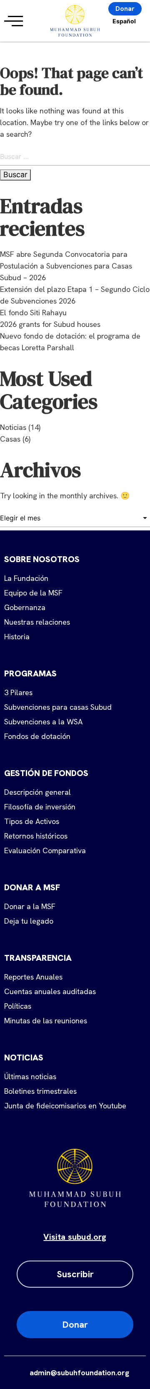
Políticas (17, 1006)
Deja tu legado (28, 921)
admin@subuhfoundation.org (79, 1372)
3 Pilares (18, 692)
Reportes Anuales (33, 977)
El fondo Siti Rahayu (33, 312)
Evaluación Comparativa (45, 850)
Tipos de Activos (31, 821)
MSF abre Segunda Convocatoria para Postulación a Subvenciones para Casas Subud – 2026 (66, 265)
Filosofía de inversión (39, 806)
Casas (10, 439)
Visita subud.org (74, 1236)
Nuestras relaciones (37, 622)
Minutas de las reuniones (45, 1020)
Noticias (13, 427)
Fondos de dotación (37, 736)
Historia (17, 636)
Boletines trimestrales (40, 1091)
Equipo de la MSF (33, 593)
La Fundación (26, 578)
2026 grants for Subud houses (50, 324)
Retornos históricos (36, 836)
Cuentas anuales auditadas (50, 991)
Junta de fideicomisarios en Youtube (65, 1105)
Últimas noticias (30, 1076)
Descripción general (37, 792)
